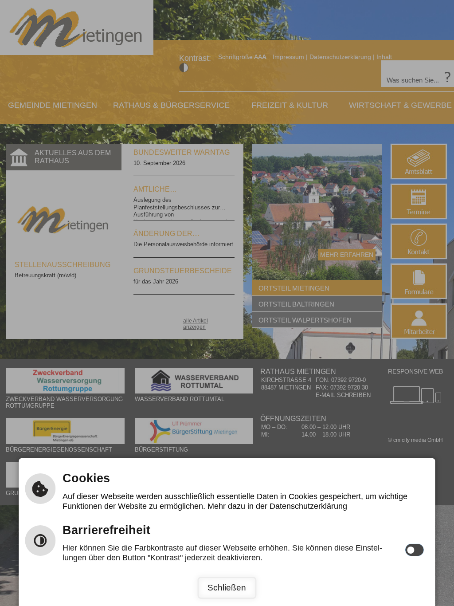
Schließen (226, 587)
